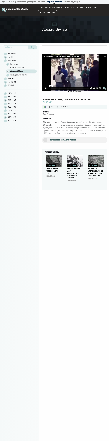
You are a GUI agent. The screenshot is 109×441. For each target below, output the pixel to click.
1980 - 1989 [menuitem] (11, 107)
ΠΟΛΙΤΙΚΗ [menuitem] (10, 57)
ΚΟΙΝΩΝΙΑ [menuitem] (10, 79)
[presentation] (74, 140)
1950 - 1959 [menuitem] (11, 97)
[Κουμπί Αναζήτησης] (32, 47)
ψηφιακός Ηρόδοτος (54, 2)
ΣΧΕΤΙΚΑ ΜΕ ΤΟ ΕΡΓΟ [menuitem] (52, 7)
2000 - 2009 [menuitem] (11, 114)
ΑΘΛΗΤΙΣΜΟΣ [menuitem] (11, 61)
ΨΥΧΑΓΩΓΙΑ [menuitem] (11, 85)
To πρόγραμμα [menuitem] (91, 7)
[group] (21, 70)
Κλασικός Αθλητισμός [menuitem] (17, 68)
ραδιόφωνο (31, 2)
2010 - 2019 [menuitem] (11, 117)
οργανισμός (75, 2)
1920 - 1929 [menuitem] (11, 93)
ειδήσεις (12, 2)
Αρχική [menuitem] (40, 7)
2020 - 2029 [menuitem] (11, 121)
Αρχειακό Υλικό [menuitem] (48, 12)
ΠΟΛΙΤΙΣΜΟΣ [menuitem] (11, 82)
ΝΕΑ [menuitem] (81, 7)
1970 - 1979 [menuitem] (11, 104)
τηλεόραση (21, 2)
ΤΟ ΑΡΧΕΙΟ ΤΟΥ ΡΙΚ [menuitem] (71, 7)
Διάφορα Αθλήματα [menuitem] (16, 71)
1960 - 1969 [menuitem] (11, 100)
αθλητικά (41, 2)
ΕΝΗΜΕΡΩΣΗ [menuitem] (11, 54)
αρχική (5, 2)
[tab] (74, 140)
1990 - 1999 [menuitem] (11, 111)
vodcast (67, 2)
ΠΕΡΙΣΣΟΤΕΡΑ (52, 152)
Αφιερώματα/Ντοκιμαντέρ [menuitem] (18, 75)
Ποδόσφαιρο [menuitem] (14, 64)
